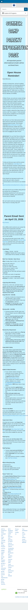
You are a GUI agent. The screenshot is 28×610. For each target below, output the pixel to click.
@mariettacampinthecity (14, 493)
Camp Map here (17, 163)
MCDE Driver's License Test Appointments (4, 574)
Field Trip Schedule (12, 458)
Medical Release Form (13, 125)
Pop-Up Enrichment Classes (10, 545)
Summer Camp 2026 (10, 561)
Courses (3, 548)
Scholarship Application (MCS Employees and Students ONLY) (11, 553)
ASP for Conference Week (4, 530)
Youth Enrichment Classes (10, 571)
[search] (12, 9)
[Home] (1, 1)
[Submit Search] (26, 9)
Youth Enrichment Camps (10, 566)
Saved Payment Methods (24, 541)
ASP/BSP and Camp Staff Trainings (3, 537)
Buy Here (22, 480)
